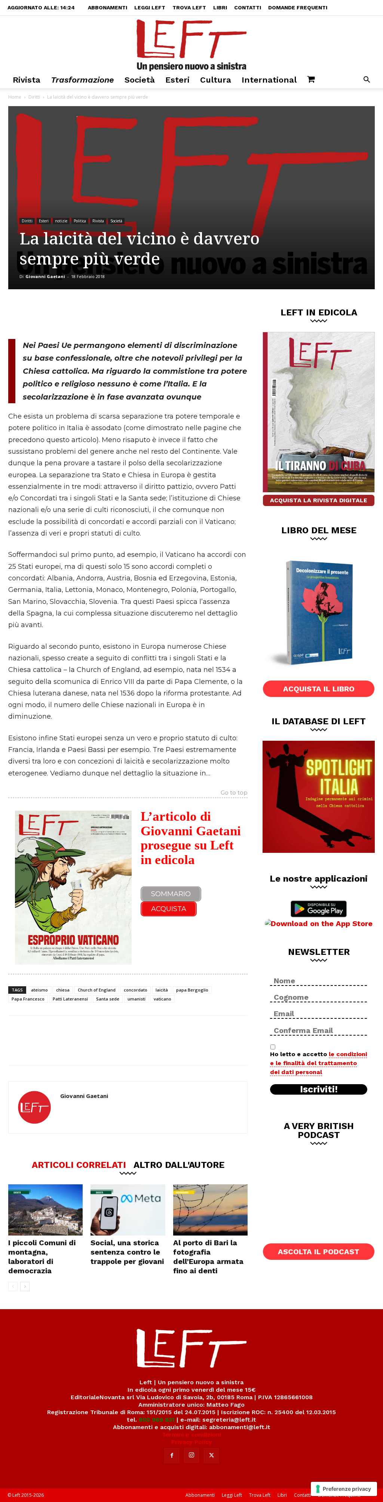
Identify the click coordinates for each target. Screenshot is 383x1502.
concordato (135, 990)
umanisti (136, 999)
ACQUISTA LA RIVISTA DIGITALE (318, 500)
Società (140, 79)
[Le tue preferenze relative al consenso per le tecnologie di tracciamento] (344, 1489)
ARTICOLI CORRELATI (79, 1164)
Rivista (26, 79)
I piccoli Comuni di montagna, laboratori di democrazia (42, 1256)
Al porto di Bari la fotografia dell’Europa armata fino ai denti (208, 1256)
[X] (86, 314)
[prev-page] (13, 1286)
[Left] (191, 44)
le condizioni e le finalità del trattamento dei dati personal (318, 1063)
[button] (367, 80)
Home (14, 97)
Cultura (215, 79)
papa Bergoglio (192, 990)
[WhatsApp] (111, 314)
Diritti (34, 97)
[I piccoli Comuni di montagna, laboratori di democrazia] (45, 1210)
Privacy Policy (191, 1442)
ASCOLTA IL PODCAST (318, 1251)
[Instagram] (191, 1455)
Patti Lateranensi (70, 999)
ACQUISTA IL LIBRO (319, 688)
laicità (162, 990)
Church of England (97, 990)
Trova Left (189, 7)
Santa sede (107, 999)
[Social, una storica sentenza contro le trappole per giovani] (128, 1210)
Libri (220, 7)
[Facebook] (61, 314)
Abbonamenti (107, 7)
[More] (136, 314)
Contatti (247, 7)
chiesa (63, 990)
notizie (61, 220)
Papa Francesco (28, 999)
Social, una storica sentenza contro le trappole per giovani (127, 1252)
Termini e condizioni (191, 1434)
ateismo (39, 990)
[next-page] (25, 1286)
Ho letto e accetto (318, 1063)
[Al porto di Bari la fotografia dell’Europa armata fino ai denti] (210, 1210)
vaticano (162, 999)
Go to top (234, 793)
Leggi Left (149, 7)
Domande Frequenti (297, 7)
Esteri (177, 79)
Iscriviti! (319, 1089)
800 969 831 (157, 1419)
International (269, 79)
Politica (80, 220)
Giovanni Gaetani (45, 276)
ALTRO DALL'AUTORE (179, 1164)
